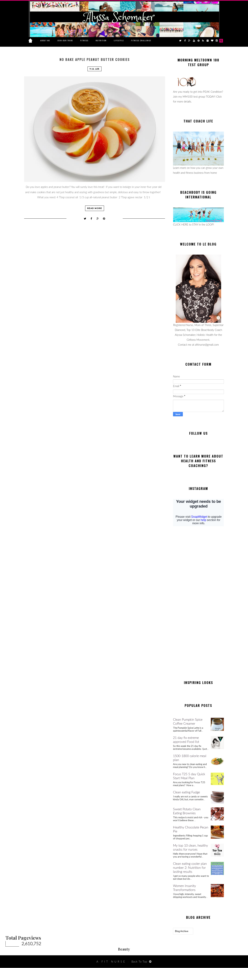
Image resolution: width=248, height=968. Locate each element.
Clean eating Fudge (186, 792)
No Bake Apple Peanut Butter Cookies (95, 59)
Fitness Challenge (141, 40)
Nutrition (101, 40)
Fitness (84, 40)
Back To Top (139, 961)
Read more (94, 208)
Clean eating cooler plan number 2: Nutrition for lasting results (190, 868)
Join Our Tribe (65, 40)
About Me (45, 40)
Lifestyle (119, 40)
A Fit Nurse (111, 961)
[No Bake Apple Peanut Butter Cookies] (94, 129)
